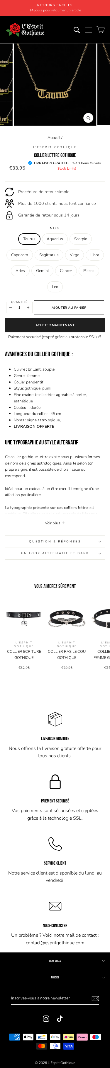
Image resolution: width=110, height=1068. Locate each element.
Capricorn (19, 255)
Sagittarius (49, 255)
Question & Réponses (55, 542)
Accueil (54, 137)
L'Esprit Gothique (55, 147)
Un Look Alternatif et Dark (55, 553)
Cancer (66, 270)
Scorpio (80, 239)
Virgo (74, 255)
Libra (94, 255)
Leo (55, 286)
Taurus (29, 239)
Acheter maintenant (55, 325)
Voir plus (53, 523)
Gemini (42, 270)
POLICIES (55, 977)
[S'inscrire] (95, 998)
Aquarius (55, 239)
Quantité (19, 302)
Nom (55, 228)
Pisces (88, 270)
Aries (20, 270)
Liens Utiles (55, 961)
